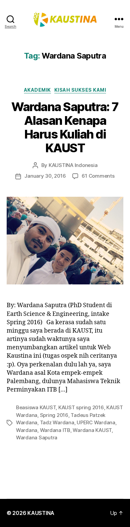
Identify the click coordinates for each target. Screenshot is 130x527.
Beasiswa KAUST (36, 407)
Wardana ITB (55, 430)
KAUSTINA (40, 513)
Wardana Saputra (36, 437)
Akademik (37, 90)
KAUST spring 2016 (81, 407)
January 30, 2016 (45, 176)
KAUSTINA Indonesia (73, 165)
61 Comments (98, 176)
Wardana (26, 430)
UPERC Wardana (96, 422)
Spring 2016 (54, 415)
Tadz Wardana (57, 422)
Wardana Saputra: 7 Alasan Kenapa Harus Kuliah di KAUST (64, 127)
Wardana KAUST (92, 430)
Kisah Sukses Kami (80, 90)
